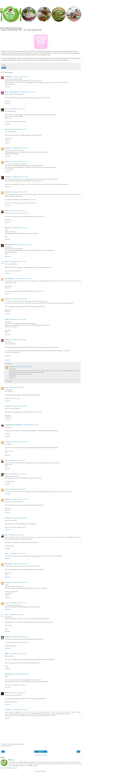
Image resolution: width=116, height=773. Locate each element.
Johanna (7, 129)
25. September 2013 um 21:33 (18, 227)
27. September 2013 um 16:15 (16, 614)
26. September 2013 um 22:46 (18, 518)
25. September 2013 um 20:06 (19, 129)
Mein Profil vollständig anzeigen (8, 768)
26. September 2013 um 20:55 (19, 499)
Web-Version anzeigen (41, 755)
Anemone (7, 709)
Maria (6, 692)
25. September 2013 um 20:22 (19, 176)
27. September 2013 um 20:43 (20, 636)
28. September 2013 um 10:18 (17, 692)
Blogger (44, 771)
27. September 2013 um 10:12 (17, 553)
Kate (6, 614)
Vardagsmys (8, 674)
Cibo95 (7, 210)
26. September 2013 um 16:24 (17, 489)
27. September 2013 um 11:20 (19, 582)
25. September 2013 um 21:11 (18, 210)
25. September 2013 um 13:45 (20, 76)
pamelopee (8, 76)
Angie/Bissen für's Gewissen (13, 424)
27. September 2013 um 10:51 (20, 563)
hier (26, 58)
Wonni (7, 261)
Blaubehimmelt (9, 244)
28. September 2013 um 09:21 (20, 674)
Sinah (6, 474)
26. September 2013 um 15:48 (16, 460)
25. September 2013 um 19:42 (16, 109)
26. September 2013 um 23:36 (16, 535)
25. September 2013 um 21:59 (22, 278)
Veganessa (8, 636)
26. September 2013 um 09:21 (16, 387)
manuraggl (8, 563)
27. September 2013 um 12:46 (17, 602)
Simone (7, 339)
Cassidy (7, 192)
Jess (6, 460)
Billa (6, 535)
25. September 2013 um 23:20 (17, 319)
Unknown (7, 148)
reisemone (8, 176)
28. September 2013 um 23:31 (19, 709)
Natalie (7, 319)
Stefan (7, 653)
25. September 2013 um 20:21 (19, 161)
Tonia (6, 489)
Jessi (6, 109)
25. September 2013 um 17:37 (26, 92)
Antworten (7, 86)
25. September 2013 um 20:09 (19, 148)
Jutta (6, 387)
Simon (7, 553)
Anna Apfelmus (9, 278)
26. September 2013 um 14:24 (19, 441)
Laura (6, 602)
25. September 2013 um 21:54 (17, 261)
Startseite (41, 751)
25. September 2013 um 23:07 (19, 299)
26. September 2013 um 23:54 (23, 366)
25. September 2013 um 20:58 (18, 192)
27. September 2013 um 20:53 (17, 653)
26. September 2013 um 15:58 (17, 474)
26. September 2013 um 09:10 (18, 339)
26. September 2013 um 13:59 (30, 424)
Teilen (3, 67)
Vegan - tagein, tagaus (11, 92)
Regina (12, 759)
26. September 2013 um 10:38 (18, 406)
